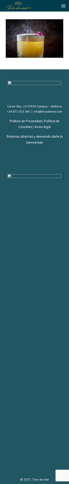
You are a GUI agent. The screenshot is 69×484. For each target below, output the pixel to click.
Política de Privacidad (26, 121)
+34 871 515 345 (18, 111)
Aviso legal (42, 127)
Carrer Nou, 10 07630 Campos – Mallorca (34, 106)
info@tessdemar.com (47, 111)
